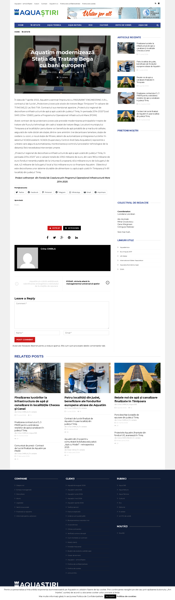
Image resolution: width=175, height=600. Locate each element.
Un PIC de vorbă (123, 25)
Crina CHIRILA (68, 72)
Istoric (18, 498)
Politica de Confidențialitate (89, 596)
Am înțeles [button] (110, 596)
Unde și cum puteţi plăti (76, 516)
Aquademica (124, 247)
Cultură (104, 25)
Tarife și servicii (73, 507)
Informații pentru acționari (26, 516)
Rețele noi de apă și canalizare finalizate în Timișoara (145, 79)
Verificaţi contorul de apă (77, 533)
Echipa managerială (23, 490)
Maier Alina (71, 450)
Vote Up (56, 228)
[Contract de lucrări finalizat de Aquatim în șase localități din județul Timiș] (126, 116)
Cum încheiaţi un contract (77, 538)
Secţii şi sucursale (22, 507)
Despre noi (20, 485)
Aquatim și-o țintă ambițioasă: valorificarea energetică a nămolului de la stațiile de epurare (41, 283)
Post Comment (25, 340)
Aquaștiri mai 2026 (75, 498)
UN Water (123, 256)
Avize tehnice (73, 525)
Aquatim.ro (53, 4)
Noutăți (122, 533)
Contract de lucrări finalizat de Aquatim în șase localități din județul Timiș (148, 113)
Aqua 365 (143, 25)
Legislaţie (19, 503)
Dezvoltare (20, 494)
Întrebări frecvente (74, 547)
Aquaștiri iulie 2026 (75, 490)
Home (20, 25)
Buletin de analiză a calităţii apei (79, 551)
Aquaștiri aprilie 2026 (76, 503)
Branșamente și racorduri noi (78, 520)
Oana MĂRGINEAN (124, 438)
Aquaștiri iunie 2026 (75, 494)
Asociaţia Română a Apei (129, 265)
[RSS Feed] (155, 3)
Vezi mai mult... (124, 232)
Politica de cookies (88, 4)
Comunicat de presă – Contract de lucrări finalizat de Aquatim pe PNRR (30, 448)
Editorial (122, 507)
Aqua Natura (74, 25)
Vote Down (73, 228)
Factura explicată (74, 512)
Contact (44, 4)
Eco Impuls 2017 (126, 252)
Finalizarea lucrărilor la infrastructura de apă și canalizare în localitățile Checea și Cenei (146, 47)
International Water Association (131, 260)
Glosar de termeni (74, 555)
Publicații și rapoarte (24, 512)
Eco (90, 25)
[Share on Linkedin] (76, 237)
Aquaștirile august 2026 (76, 485)
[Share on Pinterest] (69, 237)
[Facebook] (158, 3)
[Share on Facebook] (47, 237)
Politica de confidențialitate (70, 4)
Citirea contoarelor (74, 529)
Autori (36, 4)
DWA (122, 269)
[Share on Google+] (62, 237)
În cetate (35, 25)
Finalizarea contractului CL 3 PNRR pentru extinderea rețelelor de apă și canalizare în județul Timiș (148, 97)
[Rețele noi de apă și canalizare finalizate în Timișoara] (126, 82)
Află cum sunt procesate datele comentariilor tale (83, 346)
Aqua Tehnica (54, 25)
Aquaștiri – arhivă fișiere (23, 4)
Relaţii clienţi (72, 542)
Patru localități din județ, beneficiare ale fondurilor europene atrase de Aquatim (148, 64)
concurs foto (72, 573)
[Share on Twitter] (54, 237)
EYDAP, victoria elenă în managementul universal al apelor (83, 282)
